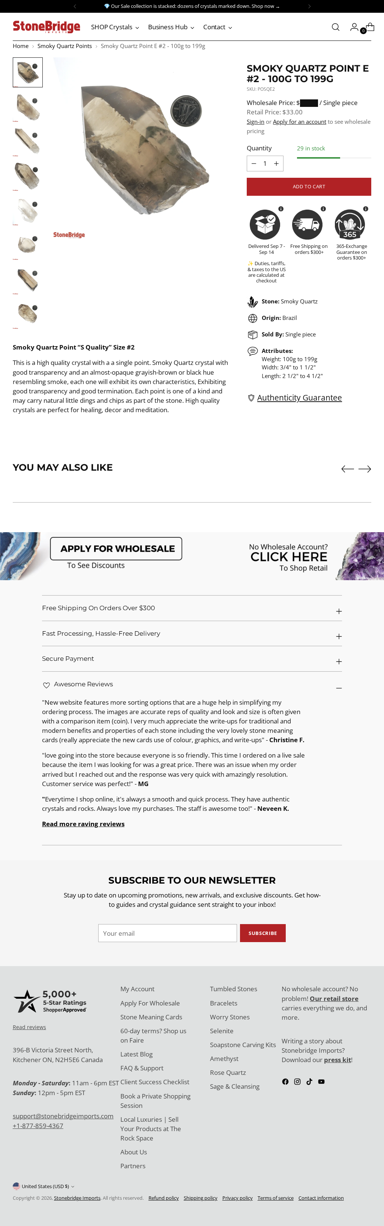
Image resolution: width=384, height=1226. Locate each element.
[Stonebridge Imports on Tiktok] (310, 1083)
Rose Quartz (228, 1072)
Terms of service (276, 1197)
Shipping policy (201, 1197)
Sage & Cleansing (235, 1086)
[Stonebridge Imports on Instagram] (298, 1083)
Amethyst (224, 1058)
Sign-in (255, 121)
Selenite (222, 1030)
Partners (133, 1165)
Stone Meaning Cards (151, 1017)
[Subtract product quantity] (276, 163)
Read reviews (29, 1027)
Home (20, 46)
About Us (133, 1152)
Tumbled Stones (233, 988)
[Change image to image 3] (28, 141)
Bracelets (223, 1003)
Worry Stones (230, 1017)
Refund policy (163, 1197)
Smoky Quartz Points (65, 46)
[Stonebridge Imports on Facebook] (286, 1083)
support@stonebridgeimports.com (63, 1116)
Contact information (321, 1197)
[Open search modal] (335, 27)
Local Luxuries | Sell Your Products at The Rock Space (150, 1128)
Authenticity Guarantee (299, 397)
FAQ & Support (142, 1068)
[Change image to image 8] (28, 314)
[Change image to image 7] (28, 279)
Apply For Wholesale (150, 1003)
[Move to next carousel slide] (364, 468)
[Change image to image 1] (28, 72)
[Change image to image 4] (28, 176)
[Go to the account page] (351, 27)
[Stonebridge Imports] (46, 27)
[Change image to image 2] (28, 107)
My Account (137, 988)
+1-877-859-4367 (38, 1125)
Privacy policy (237, 1197)
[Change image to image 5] (28, 210)
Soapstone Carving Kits (243, 1044)
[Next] (309, 6)
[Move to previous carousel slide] (347, 469)
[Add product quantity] (254, 163)
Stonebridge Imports (77, 1197)
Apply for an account (299, 121)
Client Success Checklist (154, 1081)
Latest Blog (136, 1054)
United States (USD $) (45, 1186)
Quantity (259, 148)
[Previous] (75, 6)
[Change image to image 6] (28, 245)
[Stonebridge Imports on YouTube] (322, 1083)
